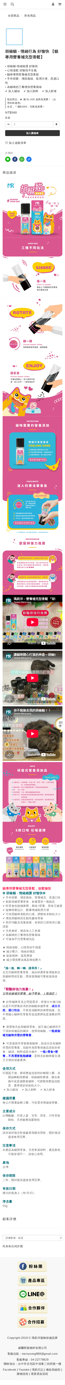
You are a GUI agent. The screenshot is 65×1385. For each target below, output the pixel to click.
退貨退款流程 (39, 1373)
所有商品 (30, 15)
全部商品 (13, 15)
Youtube (24, 1369)
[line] (7, 159)
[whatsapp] (21, 159)
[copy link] (29, 159)
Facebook (9, 1369)
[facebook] (15, 159)
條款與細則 (53, 1369)
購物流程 (22, 1373)
